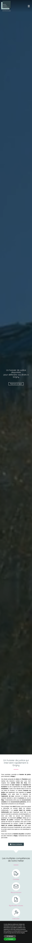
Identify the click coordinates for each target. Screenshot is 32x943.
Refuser (10, 936)
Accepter (10, 939)
